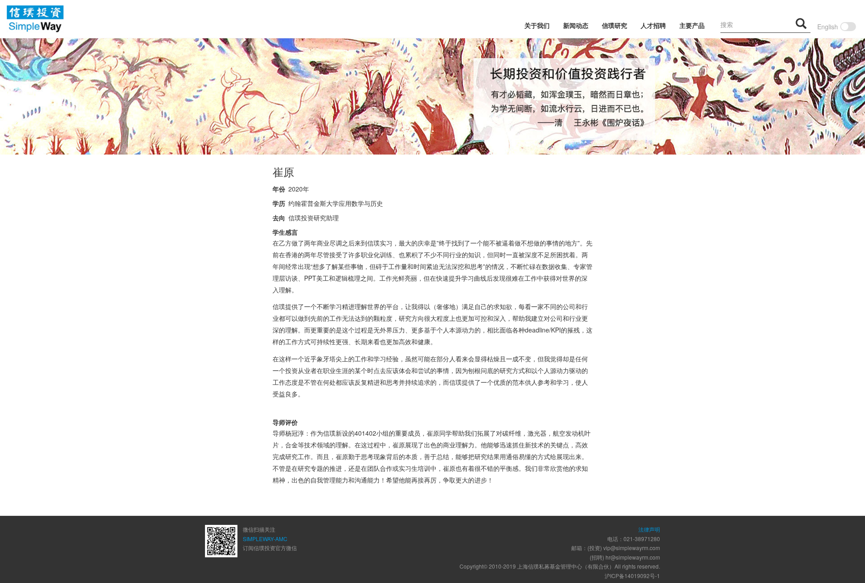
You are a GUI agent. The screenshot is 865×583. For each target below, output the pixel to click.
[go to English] (848, 24)
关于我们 (537, 25)
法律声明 (649, 529)
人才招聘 (653, 25)
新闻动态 (575, 25)
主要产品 (692, 25)
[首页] (35, 18)
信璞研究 (614, 25)
